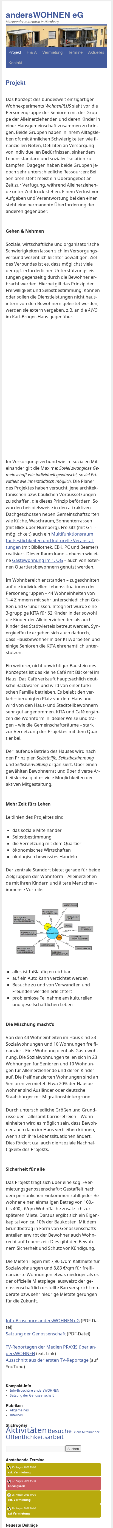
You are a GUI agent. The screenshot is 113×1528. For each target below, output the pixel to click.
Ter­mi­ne (75, 52)
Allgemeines (19, 1410)
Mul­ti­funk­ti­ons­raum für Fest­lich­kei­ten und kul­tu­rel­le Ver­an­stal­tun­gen (50, 540)
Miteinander (90, 1432)
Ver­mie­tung (52, 52)
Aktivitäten (26, 1430)
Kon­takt (15, 62)
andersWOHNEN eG (44, 14)
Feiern (76, 1432)
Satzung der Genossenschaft (32, 1395)
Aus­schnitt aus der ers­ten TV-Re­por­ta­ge (47, 1360)
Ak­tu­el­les (96, 52)
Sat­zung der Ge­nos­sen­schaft (36, 1334)
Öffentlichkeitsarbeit (35, 1437)
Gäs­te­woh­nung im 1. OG (37, 560)
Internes (16, 1415)
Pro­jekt (15, 52)
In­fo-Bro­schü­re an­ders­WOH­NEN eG (43, 1321)
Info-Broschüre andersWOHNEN (34, 1390)
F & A (32, 52)
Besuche (60, 1431)
